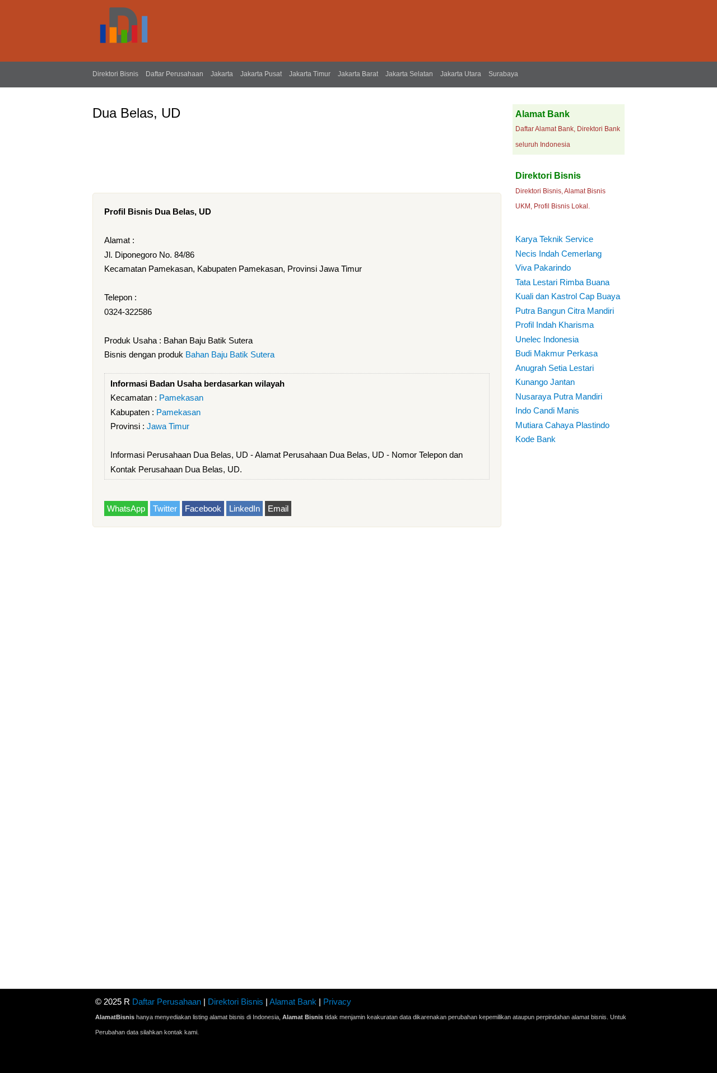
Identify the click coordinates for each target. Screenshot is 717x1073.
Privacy (337, 1001)
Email (278, 508)
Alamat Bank (292, 1001)
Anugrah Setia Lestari (554, 368)
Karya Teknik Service (554, 239)
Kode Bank (535, 439)
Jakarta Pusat (261, 74)
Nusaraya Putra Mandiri (558, 396)
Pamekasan (181, 397)
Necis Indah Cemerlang (558, 253)
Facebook (203, 508)
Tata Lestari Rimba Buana (562, 282)
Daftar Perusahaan (174, 74)
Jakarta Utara (460, 74)
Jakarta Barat (358, 74)
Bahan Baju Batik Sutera (229, 354)
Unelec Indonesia (547, 339)
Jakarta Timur (309, 74)
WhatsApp (126, 508)
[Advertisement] (296, 152)
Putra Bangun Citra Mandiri (564, 310)
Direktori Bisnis (115, 74)
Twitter (165, 508)
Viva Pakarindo (543, 267)
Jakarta (222, 74)
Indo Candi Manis (547, 410)
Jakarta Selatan (409, 74)
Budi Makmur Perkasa (556, 353)
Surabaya (503, 74)
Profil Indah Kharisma (554, 324)
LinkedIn (244, 508)
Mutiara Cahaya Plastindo (562, 425)
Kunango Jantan (545, 382)
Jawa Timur (168, 426)
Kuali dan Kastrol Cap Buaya (567, 296)
